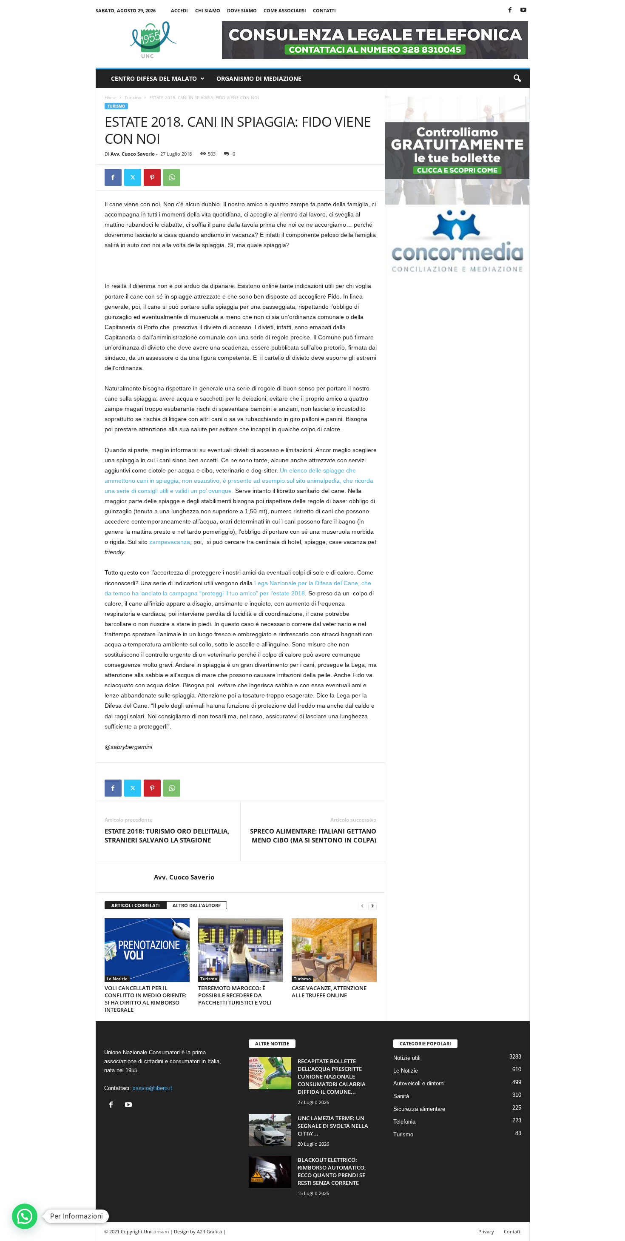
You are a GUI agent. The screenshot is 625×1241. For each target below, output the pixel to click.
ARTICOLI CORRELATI (135, 905)
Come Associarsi (285, 10)
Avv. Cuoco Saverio (133, 154)
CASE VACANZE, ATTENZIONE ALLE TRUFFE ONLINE (329, 991)
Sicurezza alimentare (419, 1109)
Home (110, 97)
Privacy (486, 1231)
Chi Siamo (207, 10)
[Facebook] (510, 10)
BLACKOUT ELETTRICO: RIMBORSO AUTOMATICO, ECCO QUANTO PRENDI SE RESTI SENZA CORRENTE (332, 1171)
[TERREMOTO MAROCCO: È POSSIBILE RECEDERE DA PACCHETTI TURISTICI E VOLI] (240, 950)
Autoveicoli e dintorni (419, 1083)
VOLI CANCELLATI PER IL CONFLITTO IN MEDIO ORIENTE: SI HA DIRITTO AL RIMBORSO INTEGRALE (146, 998)
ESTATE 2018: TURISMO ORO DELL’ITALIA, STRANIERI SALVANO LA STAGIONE (167, 835)
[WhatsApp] (171, 177)
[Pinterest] (152, 177)
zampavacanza (169, 541)
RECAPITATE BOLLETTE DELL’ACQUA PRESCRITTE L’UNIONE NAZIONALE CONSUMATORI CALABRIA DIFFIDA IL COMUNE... (332, 1076)
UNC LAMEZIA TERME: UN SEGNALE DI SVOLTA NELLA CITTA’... (333, 1125)
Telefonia (404, 1122)
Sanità (401, 1096)
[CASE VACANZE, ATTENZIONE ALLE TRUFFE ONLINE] (334, 950)
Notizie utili (406, 1058)
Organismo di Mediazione (258, 78)
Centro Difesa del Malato (154, 78)
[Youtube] (523, 10)
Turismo (133, 97)
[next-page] (372, 905)
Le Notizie (117, 979)
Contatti (324, 10)
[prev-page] (362, 905)
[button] (517, 78)
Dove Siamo (242, 10)
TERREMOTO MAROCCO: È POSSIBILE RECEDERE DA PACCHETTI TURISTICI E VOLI (234, 995)
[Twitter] (132, 177)
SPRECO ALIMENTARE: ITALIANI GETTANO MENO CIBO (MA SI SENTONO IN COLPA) (313, 835)
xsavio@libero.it (152, 1088)
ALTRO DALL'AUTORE (197, 905)
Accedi (179, 10)
